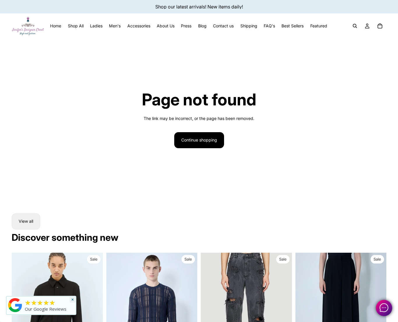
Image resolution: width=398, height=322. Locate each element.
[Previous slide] (115, 309)
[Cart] (380, 26)
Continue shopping (199, 139)
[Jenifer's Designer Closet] (15, 305)
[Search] (354, 26)
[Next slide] (188, 309)
